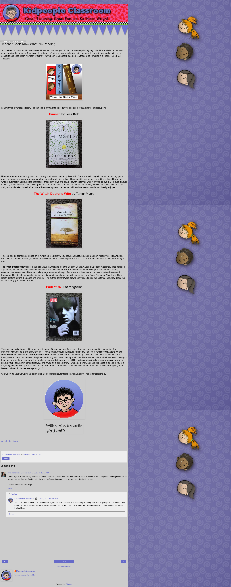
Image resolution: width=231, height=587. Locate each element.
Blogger (69, 584)
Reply (10, 488)
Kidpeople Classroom (24, 499)
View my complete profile (24, 575)
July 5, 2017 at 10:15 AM (38, 473)
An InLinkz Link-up (10, 441)
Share (6, 459)
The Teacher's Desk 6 (17, 473)
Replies (14, 494)
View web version (64, 566)
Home (64, 561)
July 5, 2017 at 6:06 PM (48, 499)
